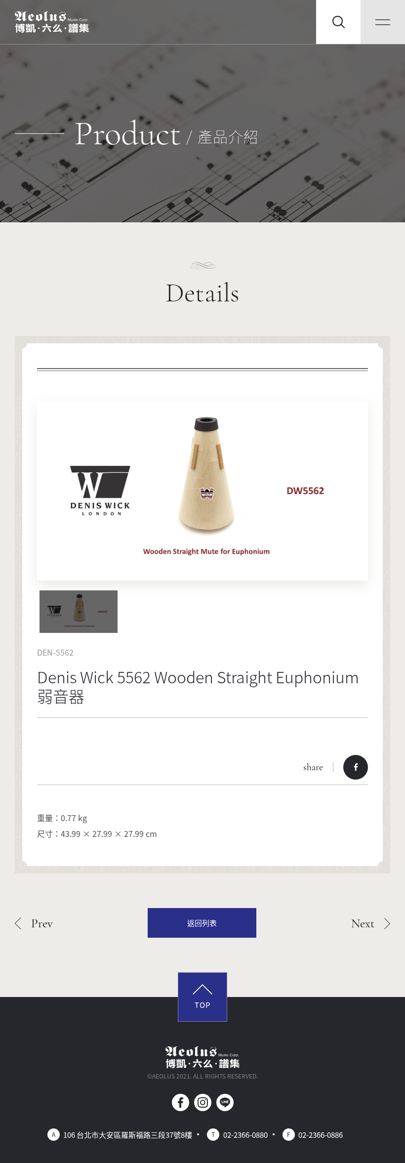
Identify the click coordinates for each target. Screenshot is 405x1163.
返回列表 (202, 922)
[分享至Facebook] (355, 767)
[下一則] (371, 923)
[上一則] (34, 923)
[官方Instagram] (202, 1102)
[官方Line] (225, 1102)
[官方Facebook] (180, 1102)
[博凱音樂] (52, 22)
